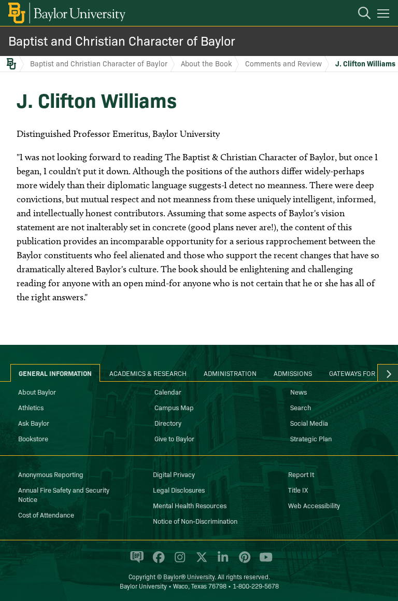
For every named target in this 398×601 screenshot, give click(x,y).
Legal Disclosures (179, 489)
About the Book (206, 63)
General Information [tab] (55, 373)
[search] (359, 14)
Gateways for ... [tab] (356, 373)
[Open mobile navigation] (384, 15)
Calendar (167, 391)
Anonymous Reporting (50, 474)
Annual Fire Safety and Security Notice (63, 494)
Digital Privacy (174, 474)
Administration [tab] (230, 373)
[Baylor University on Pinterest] (242, 561)
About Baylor (37, 391)
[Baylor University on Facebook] (156, 561)
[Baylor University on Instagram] (178, 561)
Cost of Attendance (46, 514)
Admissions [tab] (293, 373)
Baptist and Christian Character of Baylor (121, 40)
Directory (167, 422)
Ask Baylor (33, 422)
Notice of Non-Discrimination (195, 520)
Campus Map (174, 407)
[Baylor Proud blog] (135, 561)
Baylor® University (189, 576)
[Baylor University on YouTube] (263, 561)
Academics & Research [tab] (148, 373)
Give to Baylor (174, 438)
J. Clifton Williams (365, 63)
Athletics (31, 407)
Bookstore (33, 438)
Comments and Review (283, 63)
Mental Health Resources (189, 505)
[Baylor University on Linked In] (221, 561)
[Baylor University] (66, 13)
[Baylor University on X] (199, 561)
